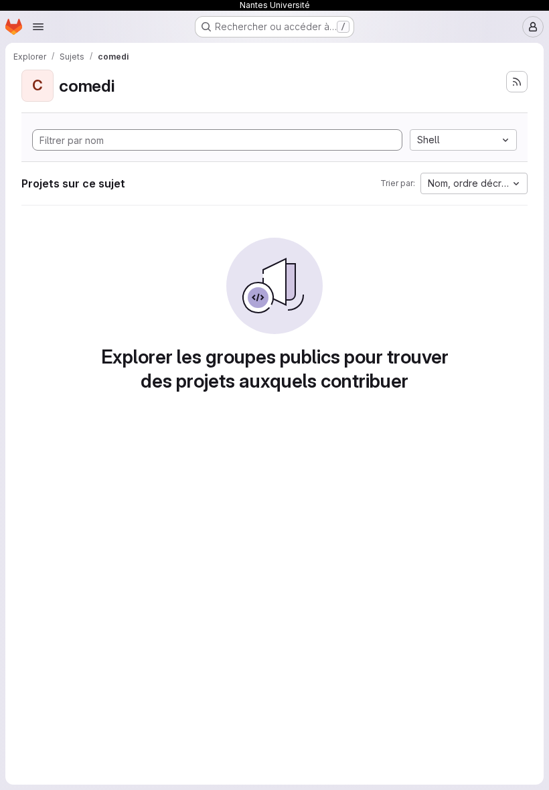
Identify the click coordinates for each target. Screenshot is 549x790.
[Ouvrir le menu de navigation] (38, 26)
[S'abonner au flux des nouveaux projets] (517, 81)
